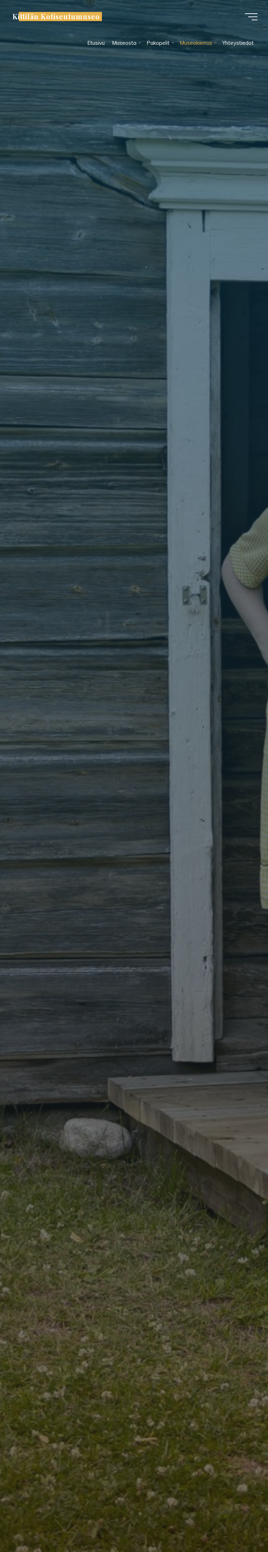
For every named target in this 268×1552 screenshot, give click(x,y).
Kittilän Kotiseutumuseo (56, 16)
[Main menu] (251, 16)
